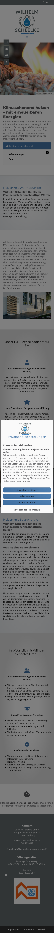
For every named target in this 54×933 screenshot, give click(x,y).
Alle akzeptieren (27, 502)
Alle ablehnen (27, 496)
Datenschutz (20, 509)
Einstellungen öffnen (27, 490)
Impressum (34, 509)
